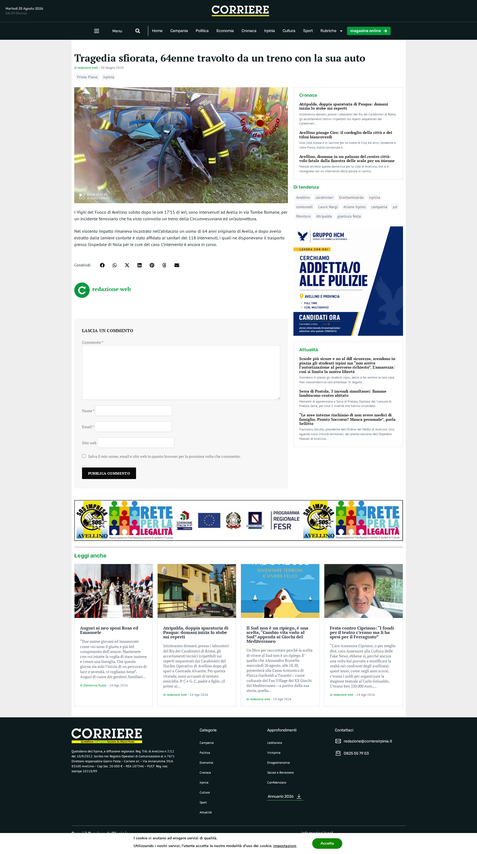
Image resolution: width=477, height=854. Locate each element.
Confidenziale (276, 782)
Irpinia (269, 30)
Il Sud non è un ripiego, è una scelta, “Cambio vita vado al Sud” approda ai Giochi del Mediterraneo (277, 634)
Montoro (303, 216)
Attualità (206, 812)
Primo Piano (87, 77)
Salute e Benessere (280, 772)
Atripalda (324, 216)
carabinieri (324, 197)
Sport (308, 30)
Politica (202, 30)
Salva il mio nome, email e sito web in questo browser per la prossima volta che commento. (164, 456)
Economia (225, 30)
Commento (93, 342)
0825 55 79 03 (356, 753)
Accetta (327, 843)
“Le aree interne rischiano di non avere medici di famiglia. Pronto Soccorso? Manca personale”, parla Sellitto (347, 419)
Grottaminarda (351, 197)
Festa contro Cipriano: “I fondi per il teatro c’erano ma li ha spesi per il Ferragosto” (362, 632)
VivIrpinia (273, 752)
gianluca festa (349, 216)
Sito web (89, 442)
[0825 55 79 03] (338, 753)
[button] (138, 31)
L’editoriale (274, 743)
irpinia (374, 197)
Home (157, 30)
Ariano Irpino (354, 207)
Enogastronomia (278, 762)
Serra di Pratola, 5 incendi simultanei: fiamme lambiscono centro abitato (342, 393)
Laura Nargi (328, 207)
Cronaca (249, 30)
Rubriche (328, 30)
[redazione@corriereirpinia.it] (338, 741)
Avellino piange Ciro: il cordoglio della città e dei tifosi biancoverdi (345, 134)
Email (88, 426)
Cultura (289, 30)
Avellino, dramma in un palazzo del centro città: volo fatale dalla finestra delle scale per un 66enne (347, 158)
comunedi (304, 207)
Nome (88, 410)
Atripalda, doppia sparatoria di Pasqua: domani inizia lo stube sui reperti (343, 106)
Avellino (303, 197)
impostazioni (284, 845)
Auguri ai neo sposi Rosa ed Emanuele (109, 630)
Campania (179, 30)
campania (379, 207)
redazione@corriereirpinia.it (368, 741)
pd (395, 207)
